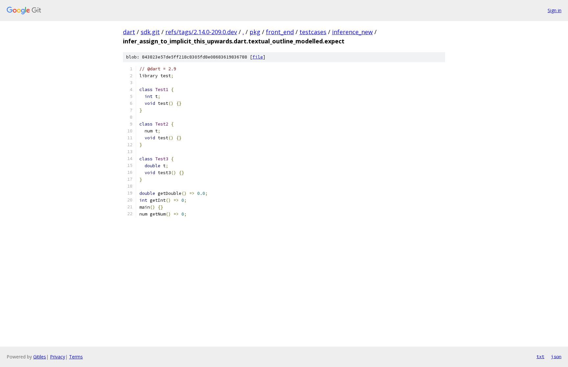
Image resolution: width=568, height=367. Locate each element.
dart (129, 32)
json (556, 356)
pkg (254, 32)
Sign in (554, 10)
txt (540, 356)
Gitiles (39, 357)
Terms (76, 357)
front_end (280, 32)
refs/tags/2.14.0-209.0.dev (201, 32)
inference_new (352, 32)
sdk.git (150, 32)
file (257, 57)
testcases (312, 32)
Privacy (57, 357)
